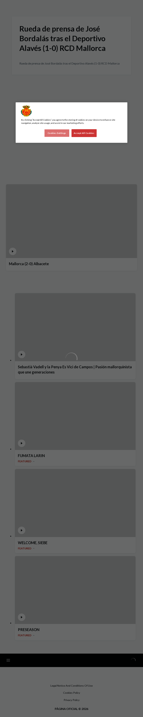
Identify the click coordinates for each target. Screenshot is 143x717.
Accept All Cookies (84, 133)
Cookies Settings (57, 133)
